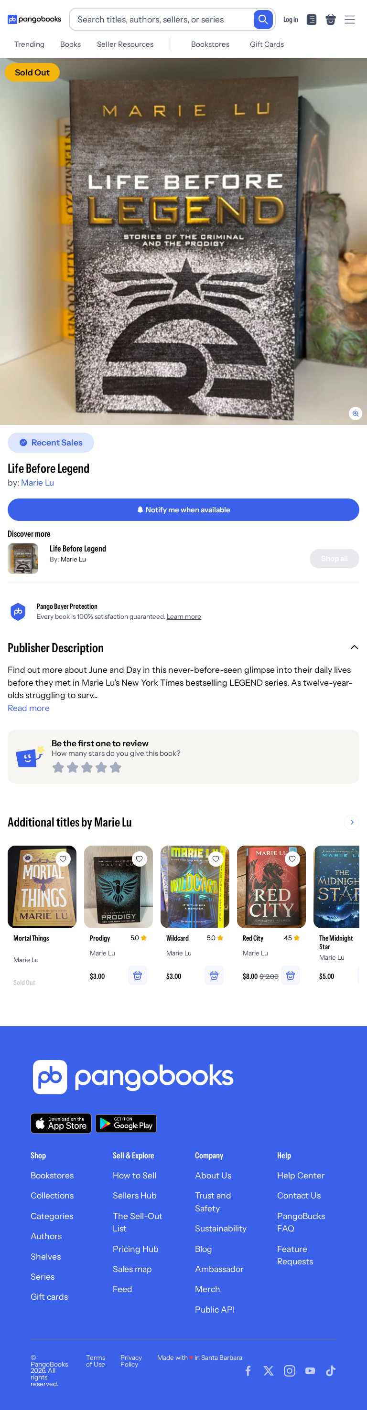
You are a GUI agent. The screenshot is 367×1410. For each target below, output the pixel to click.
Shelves (46, 1256)
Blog (203, 1249)
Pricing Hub (136, 1249)
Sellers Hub (135, 1195)
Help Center (301, 1175)
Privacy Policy (131, 1361)
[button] (183, 649)
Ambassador (219, 1269)
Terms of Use (95, 1361)
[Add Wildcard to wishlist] (216, 859)
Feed (122, 1289)
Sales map (132, 1269)
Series (42, 1277)
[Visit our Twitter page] (268, 1371)
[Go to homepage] (34, 19)
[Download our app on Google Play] (126, 1123)
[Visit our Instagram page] (289, 1371)
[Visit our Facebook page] (248, 1371)
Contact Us (299, 1195)
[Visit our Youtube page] (310, 1371)
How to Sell (134, 1175)
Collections (52, 1195)
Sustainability (221, 1228)
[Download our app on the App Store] (61, 1123)
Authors (46, 1236)
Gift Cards (267, 44)
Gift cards (49, 1297)
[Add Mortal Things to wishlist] (63, 859)
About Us (213, 1175)
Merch (207, 1289)
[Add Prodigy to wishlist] (139, 859)
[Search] (263, 19)
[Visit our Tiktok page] (330, 1371)
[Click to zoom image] (183, 241)
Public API (215, 1309)
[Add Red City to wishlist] (292, 859)
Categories (52, 1216)
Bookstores (210, 44)
